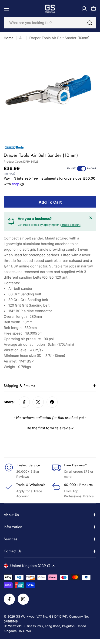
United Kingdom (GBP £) (30, 566)
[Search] (90, 23)
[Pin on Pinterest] (52, 402)
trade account (70, 224)
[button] (50, 427)
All (21, 38)
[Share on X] (38, 402)
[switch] (81, 168)
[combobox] (50, 22)
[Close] (90, 217)
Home (8, 38)
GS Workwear (26, 616)
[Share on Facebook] (24, 402)
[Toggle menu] (6, 8)
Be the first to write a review (50, 428)
